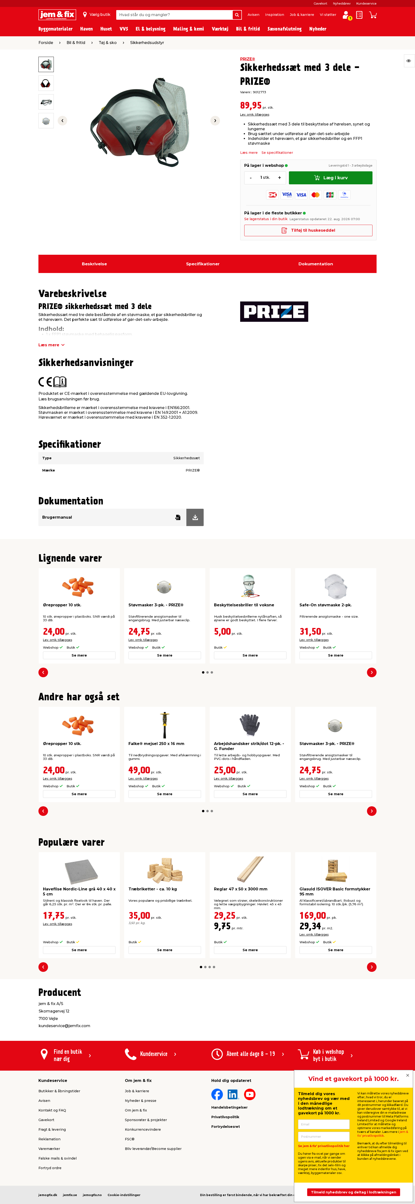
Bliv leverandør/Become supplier (153, 1149)
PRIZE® (247, 59)
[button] (203, 672)
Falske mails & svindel (57, 1158)
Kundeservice (366, 3)
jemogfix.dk (47, 1195)
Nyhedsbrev (342, 3)
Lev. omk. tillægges (254, 114)
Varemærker (49, 1149)
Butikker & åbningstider (59, 1091)
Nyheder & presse (140, 1100)
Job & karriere (302, 14)
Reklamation (49, 1139)
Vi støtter (328, 14)
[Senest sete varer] (409, 60)
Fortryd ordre (49, 1168)
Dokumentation (316, 263)
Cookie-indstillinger (124, 1195)
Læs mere (249, 152)
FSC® (129, 1139)
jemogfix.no (92, 1195)
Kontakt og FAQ (52, 1110)
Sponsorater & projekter (146, 1120)
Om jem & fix (136, 1110)
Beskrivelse (94, 263)
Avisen (253, 14)
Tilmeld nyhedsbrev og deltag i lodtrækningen (353, 1192)
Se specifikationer (277, 152)
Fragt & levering (52, 1129)
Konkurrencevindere (143, 1129)
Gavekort (320, 3)
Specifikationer (203, 263)
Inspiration (274, 14)
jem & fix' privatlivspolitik (382, 1133)
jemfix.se (70, 1195)
